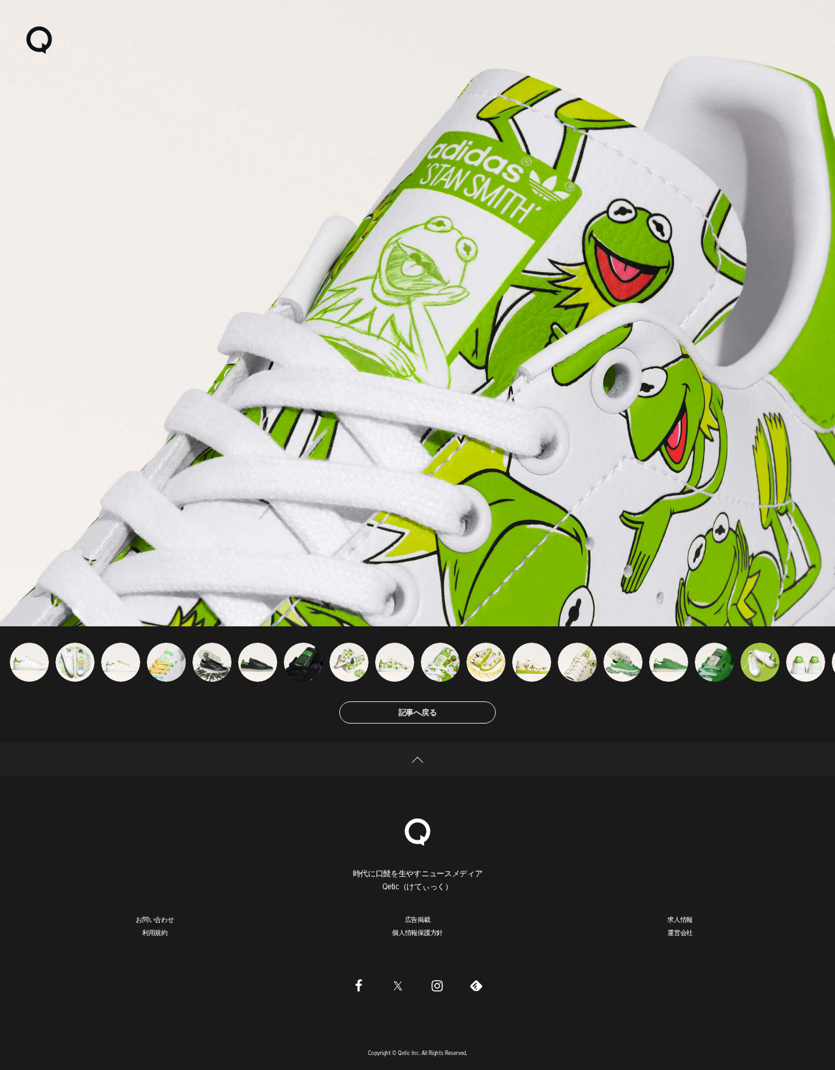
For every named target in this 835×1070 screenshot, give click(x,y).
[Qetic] (39, 39)
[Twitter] (398, 985)
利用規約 (155, 932)
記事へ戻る (418, 712)
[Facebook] (358, 985)
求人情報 (680, 919)
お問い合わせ (155, 919)
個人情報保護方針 (417, 932)
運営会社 (680, 932)
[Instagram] (437, 985)
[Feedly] (476, 985)
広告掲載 (418, 919)
